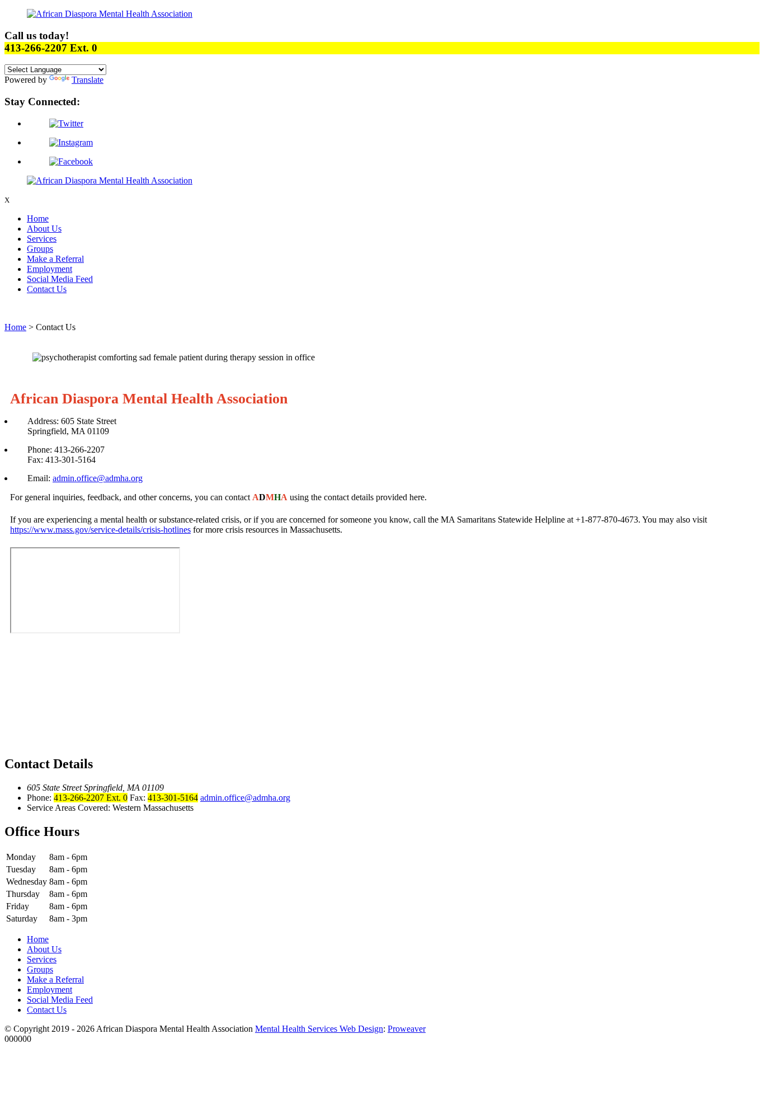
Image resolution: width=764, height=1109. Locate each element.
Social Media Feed (60, 279)
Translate (87, 79)
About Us (44, 228)
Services (41, 238)
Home (38, 218)
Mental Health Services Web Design (319, 1028)
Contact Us (47, 289)
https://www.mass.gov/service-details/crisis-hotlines (100, 529)
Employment (49, 269)
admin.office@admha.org (98, 478)
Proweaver (407, 1028)
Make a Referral (55, 259)
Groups (40, 248)
